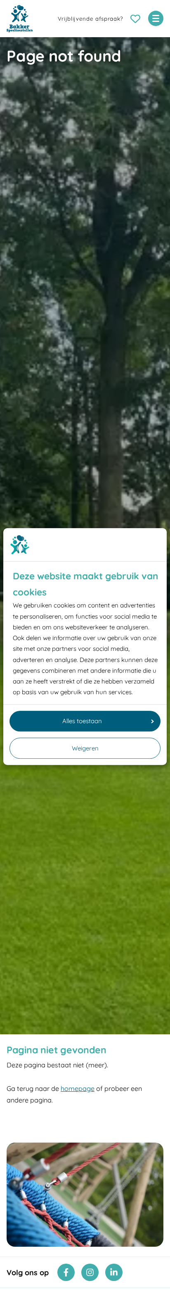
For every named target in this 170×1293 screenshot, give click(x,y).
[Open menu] (155, 18)
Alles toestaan (82, 721)
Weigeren (85, 748)
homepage (77, 1088)
